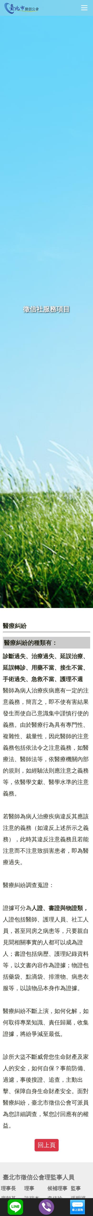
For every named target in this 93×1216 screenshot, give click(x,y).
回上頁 (47, 1145)
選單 (84, 7)
